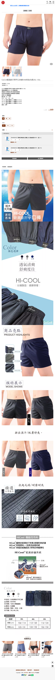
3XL (12, 125)
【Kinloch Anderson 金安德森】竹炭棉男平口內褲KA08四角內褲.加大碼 (21, 655)
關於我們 (30, 670)
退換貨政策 (36, 670)
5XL (4, 125)
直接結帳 (14, 158)
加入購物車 (40, 158)
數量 (3, 129)
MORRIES (26, 672)
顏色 (3, 115)
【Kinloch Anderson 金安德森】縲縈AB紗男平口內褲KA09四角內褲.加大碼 (7, 655)
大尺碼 (30, 10)
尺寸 (3, 122)
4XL (8, 125)
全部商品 (25, 10)
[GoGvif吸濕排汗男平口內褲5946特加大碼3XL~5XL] (27, 40)
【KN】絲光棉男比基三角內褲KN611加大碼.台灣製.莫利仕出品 (34, 655)
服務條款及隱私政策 (20, 670)
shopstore (33, 672)
